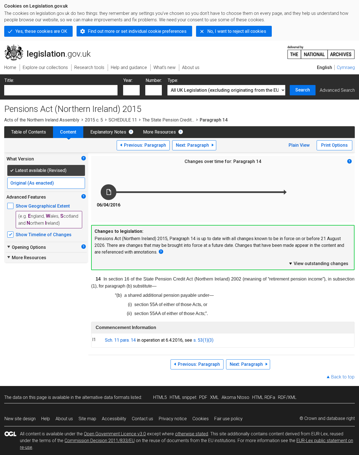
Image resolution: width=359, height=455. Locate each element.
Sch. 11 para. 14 (120, 340)
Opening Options (26, 247)
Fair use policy (228, 418)
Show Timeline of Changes (44, 234)
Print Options (334, 145)
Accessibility (114, 418)
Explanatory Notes (108, 132)
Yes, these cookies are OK (41, 31)
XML (214, 397)
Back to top (343, 377)
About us (64, 418)
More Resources (159, 132)
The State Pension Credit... (168, 120)
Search (302, 90)
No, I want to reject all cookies (236, 31)
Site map (87, 418)
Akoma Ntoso (235, 397)
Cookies (200, 418)
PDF (203, 397)
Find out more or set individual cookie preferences (137, 31)
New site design (20, 418)
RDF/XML (287, 397)
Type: (173, 80)
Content (68, 132)
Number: (154, 80)
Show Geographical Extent (43, 206)
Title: (9, 80)
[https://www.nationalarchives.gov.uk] (321, 50)
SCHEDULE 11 (123, 120)
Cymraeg (346, 67)
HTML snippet (183, 397)
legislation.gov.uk (50, 46)
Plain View (299, 145)
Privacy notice (173, 418)
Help (45, 418)
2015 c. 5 (94, 120)
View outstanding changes (318, 263)
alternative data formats (106, 397)
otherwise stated (191, 433)
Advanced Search (337, 90)
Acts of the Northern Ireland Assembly (41, 120)
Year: (128, 80)
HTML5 (160, 397)
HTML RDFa (263, 397)
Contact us (142, 418)
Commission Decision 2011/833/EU (100, 440)
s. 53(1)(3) (203, 340)
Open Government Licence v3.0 (115, 433)
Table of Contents (28, 132)
